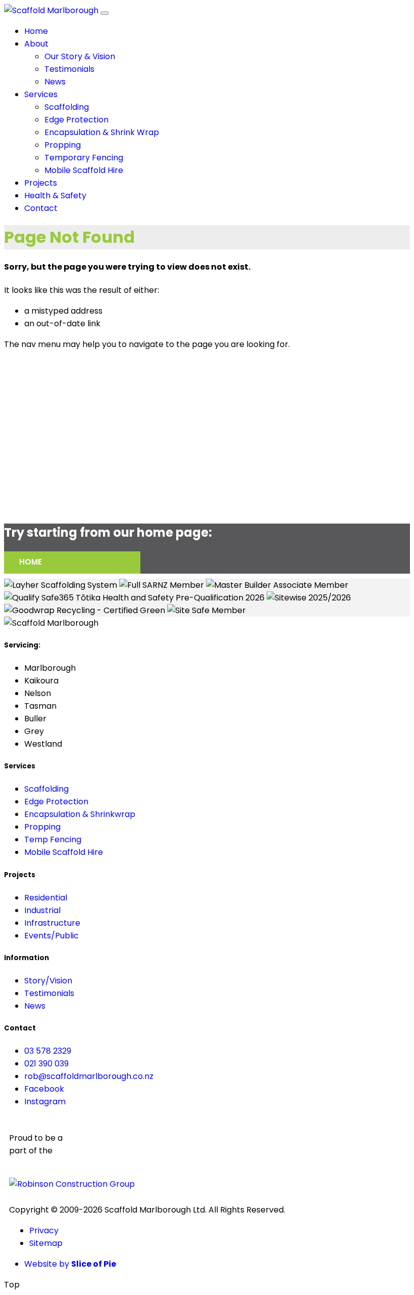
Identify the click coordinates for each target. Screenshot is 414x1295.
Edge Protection (76, 119)
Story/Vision (48, 980)
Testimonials (69, 69)
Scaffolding (66, 107)
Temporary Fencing (83, 157)
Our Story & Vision (79, 56)
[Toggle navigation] (104, 13)
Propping (62, 145)
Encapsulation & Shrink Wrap (101, 132)
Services (41, 94)
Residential (45, 897)
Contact (41, 208)
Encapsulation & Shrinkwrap (79, 814)
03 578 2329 (47, 1051)
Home (36, 31)
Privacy (44, 1230)
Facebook (44, 1089)
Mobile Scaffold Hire (83, 170)
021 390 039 (46, 1063)
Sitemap (46, 1243)
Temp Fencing (52, 839)
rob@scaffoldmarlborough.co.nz (88, 1076)
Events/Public (51, 935)
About (36, 44)
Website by (70, 1264)
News (55, 82)
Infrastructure (52, 923)
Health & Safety (55, 195)
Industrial (42, 910)
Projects (40, 183)
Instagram (45, 1101)
